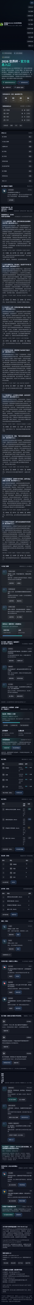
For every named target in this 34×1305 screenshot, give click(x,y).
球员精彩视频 (19, 849)
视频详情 (6, 1031)
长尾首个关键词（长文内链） (16, 1135)
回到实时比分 (25, 1117)
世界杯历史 (30, 41)
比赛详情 (11, 583)
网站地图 (6, 1263)
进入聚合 (11, 696)
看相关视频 (22, 1201)
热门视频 (31, 37)
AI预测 (18, 583)
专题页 (10, 976)
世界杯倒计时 (23, 82)
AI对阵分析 (19, 792)
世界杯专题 (30, 28)
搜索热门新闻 (18, 87)
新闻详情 (11, 660)
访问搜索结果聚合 (8, 1215)
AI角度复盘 (22, 1185)
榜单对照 (18, 992)
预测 (18, 934)
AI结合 (17, 976)
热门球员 (31, 24)
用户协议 (20, 1263)
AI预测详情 (6, 748)
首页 (32, 3)
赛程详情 (11, 934)
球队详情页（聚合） (8, 792)
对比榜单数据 (16, 748)
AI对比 (13, 882)
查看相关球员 (7, 1062)
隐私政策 (13, 1263)
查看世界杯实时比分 (9, 82)
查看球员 (14, 914)
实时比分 (31, 7)
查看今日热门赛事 (13, 1117)
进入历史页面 (12, 1185)
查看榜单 (18, 1215)
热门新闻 (31, 11)
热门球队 (31, 20)
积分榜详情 (5, 882)
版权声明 (28, 1263)
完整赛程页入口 (7, 955)
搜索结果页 (20, 696)
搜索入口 (11, 1140)
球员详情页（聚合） (8, 849)
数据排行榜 (30, 33)
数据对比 (19, 601)
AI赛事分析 (30, 15)
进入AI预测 (22, 1099)
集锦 (18, 949)
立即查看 (11, 200)
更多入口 (31, 46)
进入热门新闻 (12, 1099)
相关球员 (18, 1008)
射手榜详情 (5, 914)
